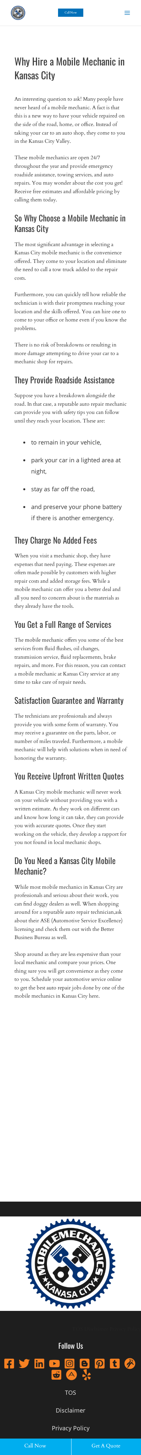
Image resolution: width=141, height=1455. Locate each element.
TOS (77, 1329)
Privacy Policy (125, 1329)
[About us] (71, 1374)
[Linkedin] (39, 1363)
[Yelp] (86, 1374)
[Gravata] (129, 1363)
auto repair (59, 987)
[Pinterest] (99, 1363)
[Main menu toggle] (127, 13)
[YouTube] (54, 1363)
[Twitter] (24, 1363)
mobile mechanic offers (50, 640)
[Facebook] (9, 1363)
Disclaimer (96, 1329)
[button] (70, 13)
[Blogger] (84, 1363)
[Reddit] (56, 1374)
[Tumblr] (114, 1363)
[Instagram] (69, 1363)
